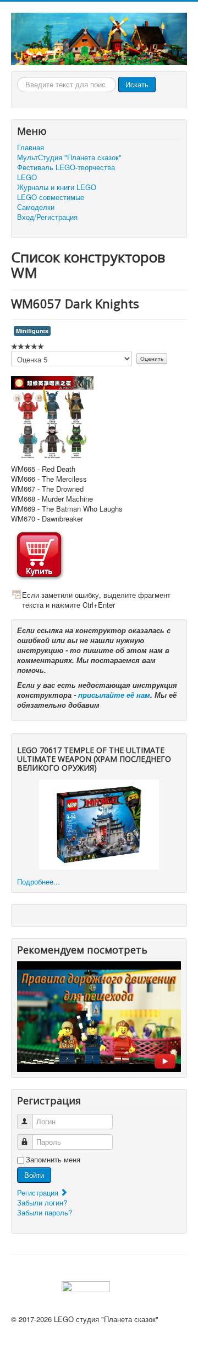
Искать (136, 84)
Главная (30, 147)
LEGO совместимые (50, 197)
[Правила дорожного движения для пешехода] (99, 1015)
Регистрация (39, 1192)
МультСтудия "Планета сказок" (69, 157)
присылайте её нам (114, 694)
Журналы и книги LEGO (56, 187)
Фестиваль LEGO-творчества (66, 167)
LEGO (27, 177)
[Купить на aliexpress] (39, 553)
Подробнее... (38, 881)
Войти (34, 1175)
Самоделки (35, 207)
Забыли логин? (42, 1202)
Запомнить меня (53, 1160)
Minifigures (32, 331)
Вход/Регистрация (47, 217)
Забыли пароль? (44, 1212)
